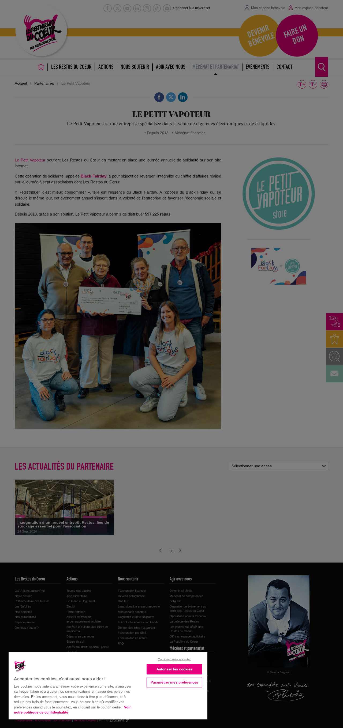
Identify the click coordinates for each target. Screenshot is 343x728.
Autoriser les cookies (174, 669)
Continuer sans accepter (174, 659)
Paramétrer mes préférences (174, 682)
